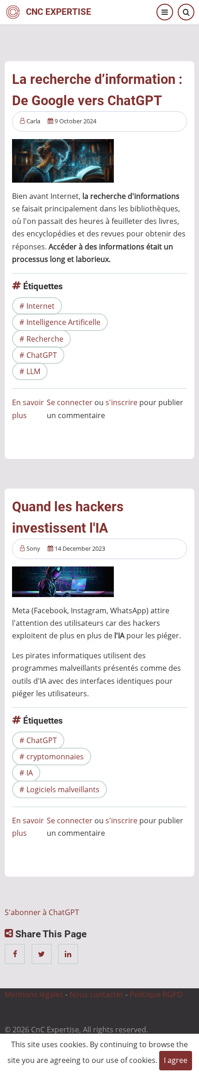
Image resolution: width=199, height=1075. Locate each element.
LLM (33, 371)
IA (29, 773)
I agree (175, 1060)
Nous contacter (96, 994)
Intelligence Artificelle (63, 322)
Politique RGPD (156, 994)
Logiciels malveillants (63, 789)
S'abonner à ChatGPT (42, 912)
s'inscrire (121, 402)
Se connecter (70, 402)
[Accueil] (13, 11)
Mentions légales (34, 994)
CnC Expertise (58, 11)
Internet (40, 306)
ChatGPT (41, 355)
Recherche (44, 339)
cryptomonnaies (55, 756)
